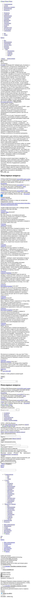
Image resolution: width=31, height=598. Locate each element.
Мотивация (7, 20)
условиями (7, 566)
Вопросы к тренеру (9, 7)
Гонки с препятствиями (10, 420)
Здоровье (6, 18)
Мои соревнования (9, 524)
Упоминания (7, 526)
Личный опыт (8, 27)
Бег (5, 33)
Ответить (3, 210)
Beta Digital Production (11, 424)
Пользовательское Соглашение (9, 454)
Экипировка (7, 23)
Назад (3, 58)
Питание (6, 21)
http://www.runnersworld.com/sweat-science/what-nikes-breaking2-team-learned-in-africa (15, 204)
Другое (9, 55)
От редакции (7, 29)
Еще (6, 49)
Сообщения (7, 529)
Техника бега (7, 45)
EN (1, 378)
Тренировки (7, 17)
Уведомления (7, 530)
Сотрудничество (8, 417)
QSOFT (27, 424)
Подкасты (7, 10)
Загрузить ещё (6, 371)
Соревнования (8, 4)
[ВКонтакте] (2, 196)
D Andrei (3, 65)
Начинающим (8, 16)
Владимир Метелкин (6, 102)
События (6, 14)
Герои (5, 26)
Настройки (7, 532)
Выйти (7, 533)
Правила (6, 414)
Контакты (7, 416)
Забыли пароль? (20, 432)
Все (5, 40)
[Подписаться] (17, 409)
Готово (3, 456)
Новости (9, 502)
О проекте (7, 413)
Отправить (8, 464)
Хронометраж (8, 8)
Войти (2, 37)
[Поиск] (17, 381)
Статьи (6, 5)
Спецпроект (7, 30)
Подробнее (4, 183)
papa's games (26, 179)
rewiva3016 (20, 179)
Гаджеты (6, 24)
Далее (2, 568)
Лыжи (5, 35)
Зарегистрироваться (10, 432)
